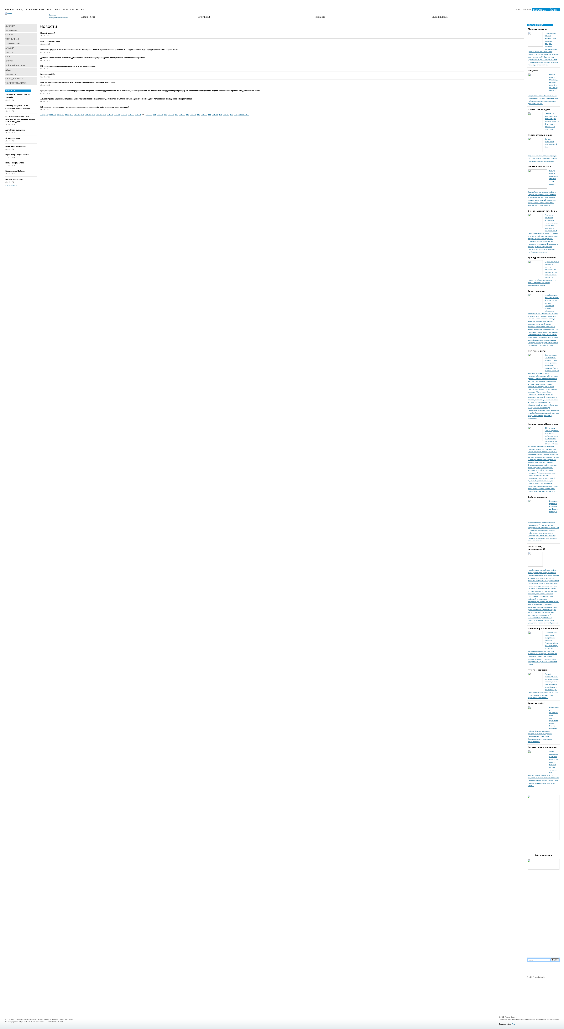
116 (129, 115)
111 (111, 115)
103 (82, 115)
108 (101, 115)
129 (176, 115)
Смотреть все (11, 185)
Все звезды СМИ (47, 74)
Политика (10, 26)
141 (220, 115)
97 (63, 115)
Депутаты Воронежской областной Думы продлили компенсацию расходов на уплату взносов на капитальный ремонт (92, 58)
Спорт (8, 56)
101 (75, 115)
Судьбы (8, 61)
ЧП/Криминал (12, 39)
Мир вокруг (11, 52)
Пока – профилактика (14, 163)
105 (90, 115)
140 (216, 115)
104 (86, 115)
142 (224, 115)
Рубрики (553, 9)
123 (154, 115)
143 (227, 115)
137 (205, 115)
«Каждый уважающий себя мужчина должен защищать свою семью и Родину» (20, 119)
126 (165, 115)
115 (125, 115)
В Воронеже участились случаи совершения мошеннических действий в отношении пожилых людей (84, 107)
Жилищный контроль (15, 83)
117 (132, 115)
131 (183, 115)
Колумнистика (13, 43)
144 (231, 115)
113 (118, 115)
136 (202, 115)
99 (68, 115)
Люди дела (10, 74)
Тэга (513, 1024)
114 (122, 115)
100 (71, 115)
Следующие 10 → (241, 115)
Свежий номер (88, 17)
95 (58, 115)
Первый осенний (47, 33)
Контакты (320, 17)
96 (60, 115)
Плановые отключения (15, 146)
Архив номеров (539, 9)
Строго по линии (12, 138)
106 (93, 115)
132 (187, 115)
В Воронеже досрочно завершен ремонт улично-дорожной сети (68, 66)
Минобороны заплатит (50, 41)
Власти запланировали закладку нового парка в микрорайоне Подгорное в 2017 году (77, 82)
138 (209, 115)
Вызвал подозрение (14, 179)
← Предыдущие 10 (48, 115)
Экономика (11, 30)
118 (136, 115)
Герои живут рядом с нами (16, 155)
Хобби (8, 70)
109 (104, 115)
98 (66, 115)
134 (194, 115)
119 (139, 115)
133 (191, 115)
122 (150, 115)
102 (78, 115)
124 (158, 115)
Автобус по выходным (15, 130)
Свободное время (14, 78)
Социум (9, 34)
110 (108, 115)
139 (213, 115)
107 (97, 115)
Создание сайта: (505, 1024)
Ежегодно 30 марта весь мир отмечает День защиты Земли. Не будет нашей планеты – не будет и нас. (552, 121)
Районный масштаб (15, 65)
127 (169, 115)
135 (198, 115)
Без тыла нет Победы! (15, 171)
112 (115, 115)
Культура (9, 48)
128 (172, 115)
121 (147, 115)
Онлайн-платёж (440, 17)
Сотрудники (204, 17)
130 (180, 115)
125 (161, 115)
